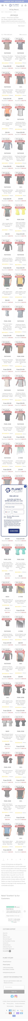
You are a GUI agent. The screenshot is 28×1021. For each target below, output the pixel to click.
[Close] (25, 486)
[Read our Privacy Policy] (23, 520)
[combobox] (7, 512)
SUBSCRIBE (14, 531)
